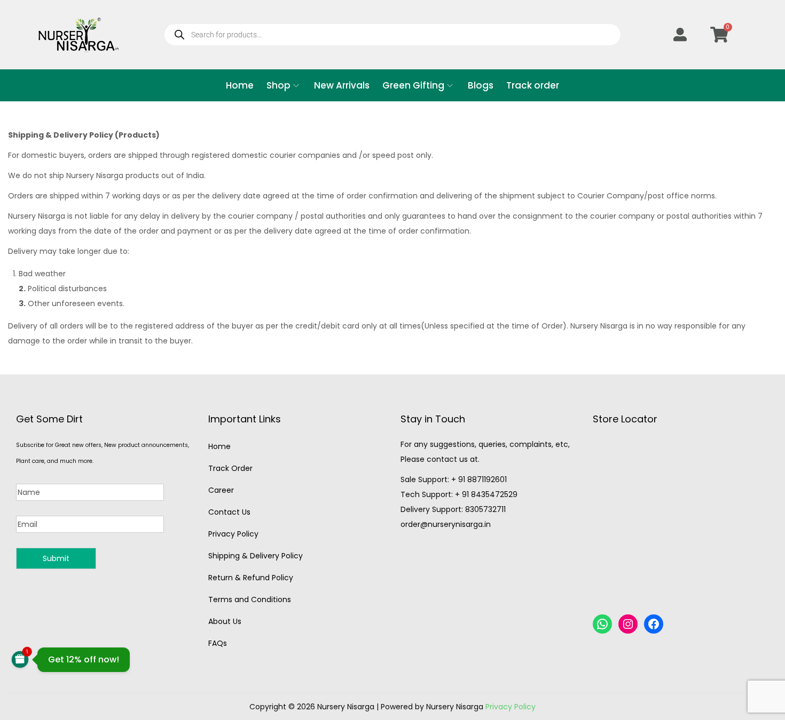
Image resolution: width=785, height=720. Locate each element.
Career (221, 490)
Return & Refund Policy (250, 577)
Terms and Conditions (249, 599)
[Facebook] (653, 624)
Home (219, 446)
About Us (224, 621)
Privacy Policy (233, 534)
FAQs (217, 643)
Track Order (230, 468)
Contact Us (229, 512)
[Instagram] (628, 624)
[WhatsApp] (602, 624)
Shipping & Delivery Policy (255, 555)
